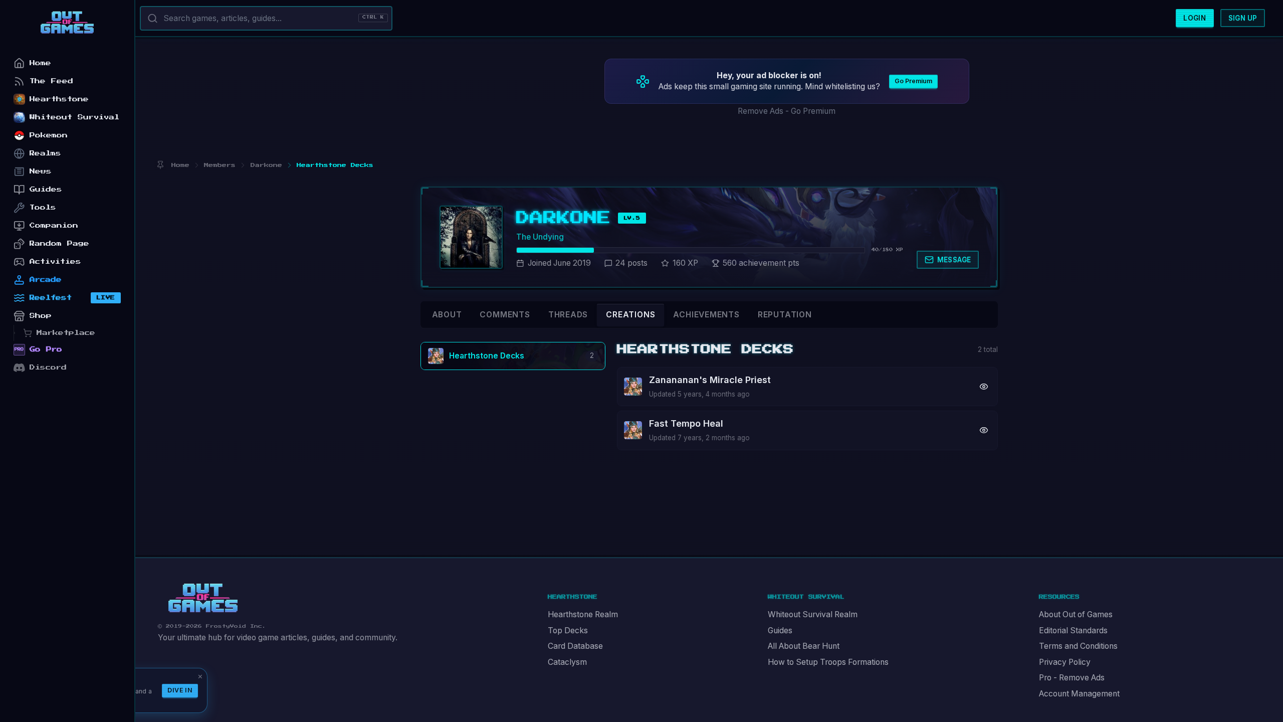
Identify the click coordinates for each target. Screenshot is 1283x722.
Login (1194, 18)
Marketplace (66, 332)
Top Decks (568, 630)
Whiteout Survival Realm (813, 614)
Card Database (575, 646)
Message (954, 260)
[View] (984, 386)
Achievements (706, 314)
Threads (568, 314)
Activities (55, 261)
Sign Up (1242, 18)
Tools (43, 207)
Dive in (179, 690)
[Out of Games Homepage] (203, 598)
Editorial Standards (1073, 630)
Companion (54, 225)
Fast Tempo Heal (686, 423)
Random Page (59, 243)
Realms (45, 153)
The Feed (51, 81)
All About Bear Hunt (803, 646)
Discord (48, 367)
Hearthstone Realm (583, 614)
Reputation (785, 314)
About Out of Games (1076, 614)
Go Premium (913, 81)
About (447, 314)
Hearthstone (59, 99)
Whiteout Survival (74, 117)
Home (40, 63)
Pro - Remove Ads (1072, 677)
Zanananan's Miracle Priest (710, 380)
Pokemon (49, 135)
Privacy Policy (1065, 662)
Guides (780, 630)
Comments (505, 314)
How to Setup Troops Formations (828, 662)
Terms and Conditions (1078, 646)
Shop (41, 315)
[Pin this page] (160, 165)
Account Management (1079, 693)
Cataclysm (567, 662)
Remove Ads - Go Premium (786, 111)
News (41, 171)
